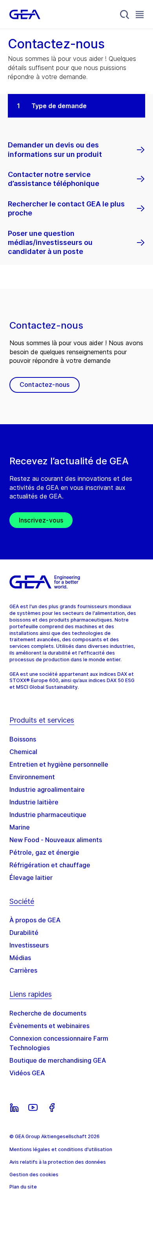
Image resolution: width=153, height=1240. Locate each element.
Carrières (23, 970)
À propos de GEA (34, 920)
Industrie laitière (33, 802)
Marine (19, 827)
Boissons (22, 739)
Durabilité (23, 932)
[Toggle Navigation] (140, 14)
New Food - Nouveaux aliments (55, 840)
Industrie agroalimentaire (47, 789)
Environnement (32, 777)
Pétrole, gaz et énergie (44, 852)
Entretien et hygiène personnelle (58, 764)
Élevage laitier (31, 877)
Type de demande (59, 106)
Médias (20, 958)
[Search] (124, 14)
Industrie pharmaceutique (47, 815)
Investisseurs (29, 945)
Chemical (23, 752)
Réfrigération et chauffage (49, 865)
